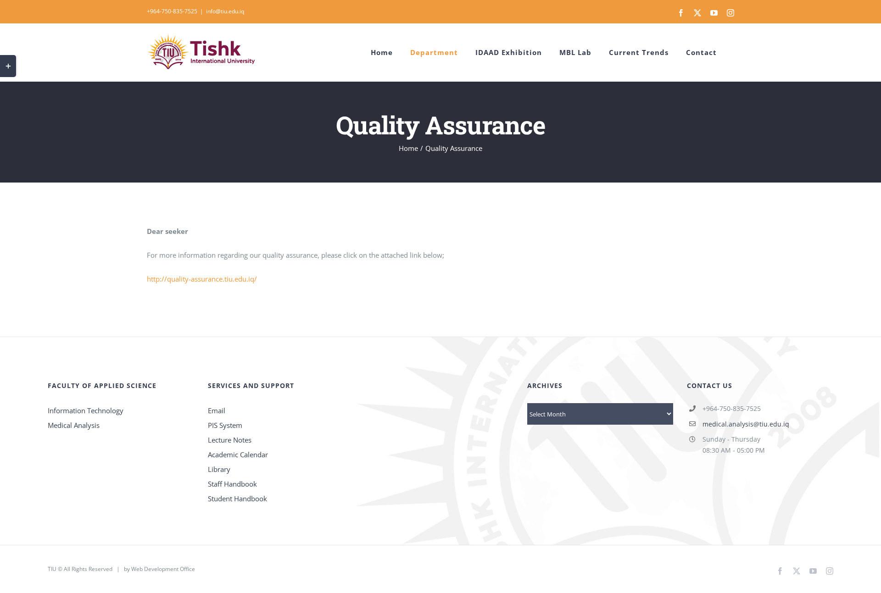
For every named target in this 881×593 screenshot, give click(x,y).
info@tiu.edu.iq (225, 11)
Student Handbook (237, 498)
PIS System (225, 425)
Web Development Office (163, 569)
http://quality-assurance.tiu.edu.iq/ (202, 278)
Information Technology (86, 410)
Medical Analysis (74, 425)
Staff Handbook (232, 483)
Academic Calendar (238, 454)
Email (216, 410)
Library (219, 469)
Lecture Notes (229, 439)
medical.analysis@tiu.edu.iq (746, 424)
